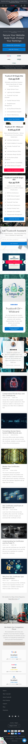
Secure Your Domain (14, 119)
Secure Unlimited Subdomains (14, 328)
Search (4, 690)
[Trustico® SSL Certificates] (9, 56)
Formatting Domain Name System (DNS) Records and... (12, 432)
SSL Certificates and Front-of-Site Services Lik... (13, 507)
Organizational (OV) (14, 262)
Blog (4, 706)
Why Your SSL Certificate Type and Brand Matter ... (13, 577)
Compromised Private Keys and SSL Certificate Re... (14, 394)
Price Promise (6, 700)
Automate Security (14, 219)
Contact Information (19, 738)
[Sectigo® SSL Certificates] (19, 56)
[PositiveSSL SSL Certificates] (9, 59)
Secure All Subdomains (14, 170)
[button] (2, 5)
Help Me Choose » (14, 49)
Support (5, 703)
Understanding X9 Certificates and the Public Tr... (13, 542)
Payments (5, 710)
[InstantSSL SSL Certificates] (14, 63)
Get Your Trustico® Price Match (14, 643)
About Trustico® (7, 697)
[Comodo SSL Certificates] (19, 59)
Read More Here (13, 599)
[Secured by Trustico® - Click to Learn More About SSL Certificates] (3, 740)
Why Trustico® (7, 694)
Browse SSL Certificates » (14, 45)
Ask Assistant (14, 243)
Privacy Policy (22, 736)
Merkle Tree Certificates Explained (11, 467)
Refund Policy (15, 740)
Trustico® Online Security (12, 736)
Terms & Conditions (10, 738)
